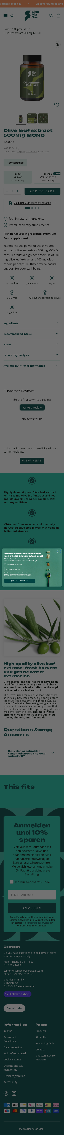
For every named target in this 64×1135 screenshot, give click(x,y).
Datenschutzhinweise (9, 575)
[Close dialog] (59, 551)
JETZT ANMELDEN (19, 581)
